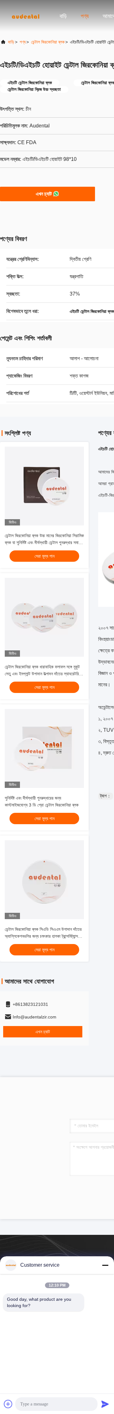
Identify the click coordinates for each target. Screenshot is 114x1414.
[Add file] (8, 1404)
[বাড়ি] (25, 15)
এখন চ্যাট (44, 194)
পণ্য (85, 16)
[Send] (105, 1404)
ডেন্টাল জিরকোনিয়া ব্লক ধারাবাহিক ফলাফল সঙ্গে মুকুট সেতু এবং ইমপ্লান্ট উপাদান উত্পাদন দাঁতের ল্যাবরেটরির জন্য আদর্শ (43, 673)
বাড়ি (63, 16)
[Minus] (105, 1265)
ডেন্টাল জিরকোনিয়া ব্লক (48, 41)
